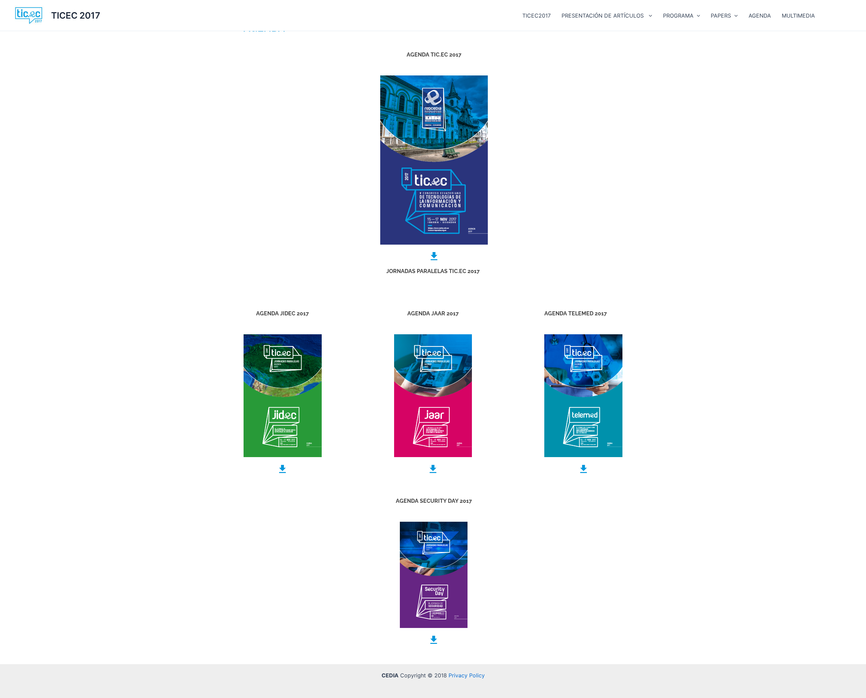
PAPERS (721, 15)
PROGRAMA (678, 15)
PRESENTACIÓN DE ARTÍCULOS (603, 15)
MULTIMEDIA (798, 15)
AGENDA (760, 15)
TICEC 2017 (75, 15)
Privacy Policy (467, 675)
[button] (648, 15)
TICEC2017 (536, 15)
